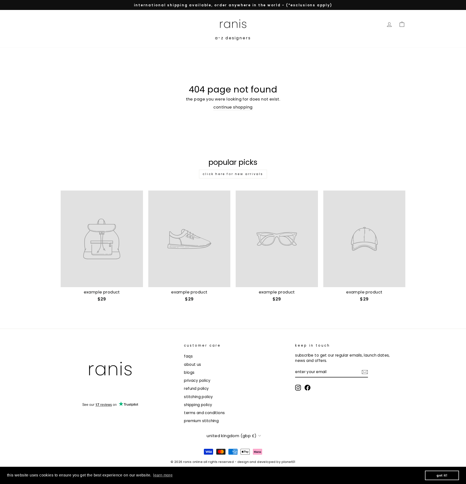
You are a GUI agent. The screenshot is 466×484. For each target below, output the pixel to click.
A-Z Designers (233, 38)
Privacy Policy (197, 380)
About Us (192, 364)
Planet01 (288, 462)
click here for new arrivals (233, 174)
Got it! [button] (442, 475)
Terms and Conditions (204, 412)
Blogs (189, 372)
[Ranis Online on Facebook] (307, 388)
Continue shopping (232, 107)
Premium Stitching (201, 420)
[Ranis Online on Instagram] (298, 388)
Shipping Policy (198, 404)
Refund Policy (196, 388)
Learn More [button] (163, 475)
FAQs (188, 356)
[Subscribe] (365, 372)
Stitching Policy (198, 396)
